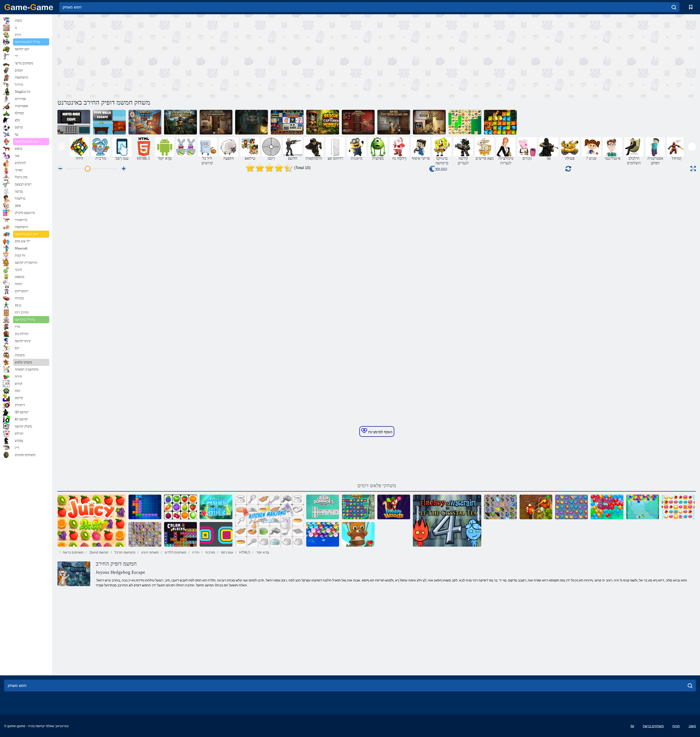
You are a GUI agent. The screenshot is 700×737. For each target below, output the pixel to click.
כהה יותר (441, 169)
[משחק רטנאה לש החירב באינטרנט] (73, 122)
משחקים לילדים (175, 552)
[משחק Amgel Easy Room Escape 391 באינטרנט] (358, 122)
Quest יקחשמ (99, 552)
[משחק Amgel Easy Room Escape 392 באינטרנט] (429, 122)
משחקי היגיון (150, 552)
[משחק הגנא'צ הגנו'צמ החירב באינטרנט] (180, 122)
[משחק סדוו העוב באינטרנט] (393, 507)
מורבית (210, 552)
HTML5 (244, 552)
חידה (195, 552)
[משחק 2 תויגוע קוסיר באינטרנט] (678, 507)
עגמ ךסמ (226, 552)
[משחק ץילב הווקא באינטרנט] (216, 507)
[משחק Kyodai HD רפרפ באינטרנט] (145, 534)
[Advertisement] (217, 55)
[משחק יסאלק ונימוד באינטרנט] (322, 507)
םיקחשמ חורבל (124, 552)
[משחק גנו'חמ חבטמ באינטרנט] (269, 521)
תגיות (676, 726)
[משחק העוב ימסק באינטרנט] (642, 507)
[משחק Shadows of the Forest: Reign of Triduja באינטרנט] (251, 122)
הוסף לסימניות (379, 432)
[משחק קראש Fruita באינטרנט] (571, 507)
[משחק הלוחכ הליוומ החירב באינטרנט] (109, 122)
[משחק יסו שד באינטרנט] (91, 521)
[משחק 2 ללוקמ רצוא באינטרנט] (536, 507)
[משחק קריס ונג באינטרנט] (464, 122)
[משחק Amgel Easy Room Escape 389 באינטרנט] (393, 122)
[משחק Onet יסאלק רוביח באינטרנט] (180, 507)
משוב (692, 726)
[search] (674, 7)
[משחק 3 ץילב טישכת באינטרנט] (358, 507)
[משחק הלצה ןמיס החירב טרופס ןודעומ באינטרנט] (287, 122)
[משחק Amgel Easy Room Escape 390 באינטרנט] (216, 122)
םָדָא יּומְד (262, 552)
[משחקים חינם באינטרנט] (28, 7)
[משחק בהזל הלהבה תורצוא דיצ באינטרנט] (500, 122)
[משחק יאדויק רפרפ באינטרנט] (500, 507)
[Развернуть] (693, 168)
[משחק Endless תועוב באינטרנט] (322, 534)
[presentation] (61, 147)
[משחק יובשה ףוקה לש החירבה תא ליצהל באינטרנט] (322, 122)
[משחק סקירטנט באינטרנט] (145, 507)
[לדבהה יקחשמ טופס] (186, 146)
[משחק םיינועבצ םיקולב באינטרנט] (180, 534)
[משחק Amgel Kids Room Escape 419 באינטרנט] (145, 122)
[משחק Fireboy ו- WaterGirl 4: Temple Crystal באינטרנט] (447, 521)
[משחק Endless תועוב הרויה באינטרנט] (358, 534)
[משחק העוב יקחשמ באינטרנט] (607, 507)
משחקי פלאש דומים (376, 485)
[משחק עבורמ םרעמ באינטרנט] (216, 534)
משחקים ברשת (73, 552)
